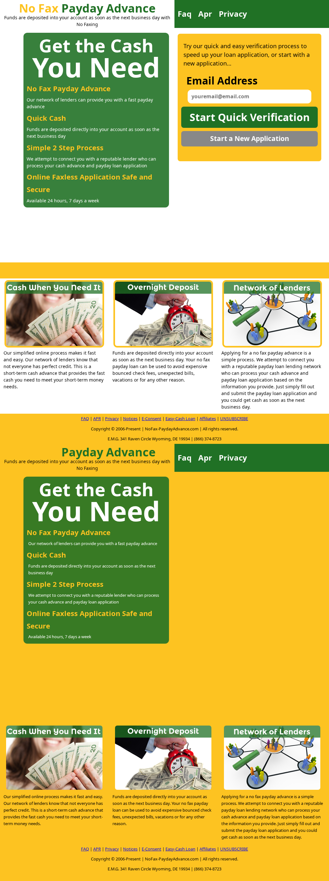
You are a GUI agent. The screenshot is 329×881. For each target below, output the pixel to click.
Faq (184, 13)
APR (97, 418)
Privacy (233, 13)
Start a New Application (249, 138)
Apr (205, 13)
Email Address (222, 80)
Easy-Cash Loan (180, 418)
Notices (130, 418)
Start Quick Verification (250, 117)
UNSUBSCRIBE (234, 418)
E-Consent (151, 418)
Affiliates (208, 418)
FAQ (85, 418)
